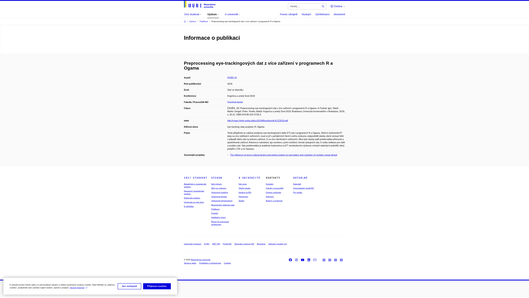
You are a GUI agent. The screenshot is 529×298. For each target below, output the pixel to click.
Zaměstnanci (322, 14)
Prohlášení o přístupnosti (210, 263)
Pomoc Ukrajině (288, 14)
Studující (306, 14)
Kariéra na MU (245, 192)
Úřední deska (244, 188)
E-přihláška (189, 206)
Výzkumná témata (219, 196)
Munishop (261, 244)
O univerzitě (249, 177)
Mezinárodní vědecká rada (222, 205)
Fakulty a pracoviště (274, 188)
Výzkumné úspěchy (219, 192)
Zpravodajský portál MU (303, 188)
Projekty (214, 213)
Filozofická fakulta (235, 102)
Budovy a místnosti (274, 201)
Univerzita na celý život (194, 202)
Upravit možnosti (77, 288)
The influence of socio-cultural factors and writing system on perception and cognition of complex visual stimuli (283, 155)
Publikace (215, 209)
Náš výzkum (216, 184)
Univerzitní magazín (192, 244)
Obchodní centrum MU (244, 244)
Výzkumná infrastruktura (221, 201)
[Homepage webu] (199, 4)
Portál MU (227, 244)
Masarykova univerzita (200, 260)
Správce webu (190, 263)
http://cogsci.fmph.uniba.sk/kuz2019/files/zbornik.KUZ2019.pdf (257, 120)
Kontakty (269, 184)
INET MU (216, 244)
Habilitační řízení (218, 217)
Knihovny (270, 196)
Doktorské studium (192, 198)
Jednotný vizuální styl (277, 244)
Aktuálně (300, 177)
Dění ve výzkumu (218, 188)
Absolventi (339, 14)
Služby (241, 201)
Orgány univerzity (273, 192)
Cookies (227, 263)
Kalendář (297, 184)
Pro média (297, 192)
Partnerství (243, 196)
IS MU (206, 244)
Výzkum (216, 177)
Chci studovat (195, 177)
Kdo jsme (243, 184)
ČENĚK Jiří (232, 77)
